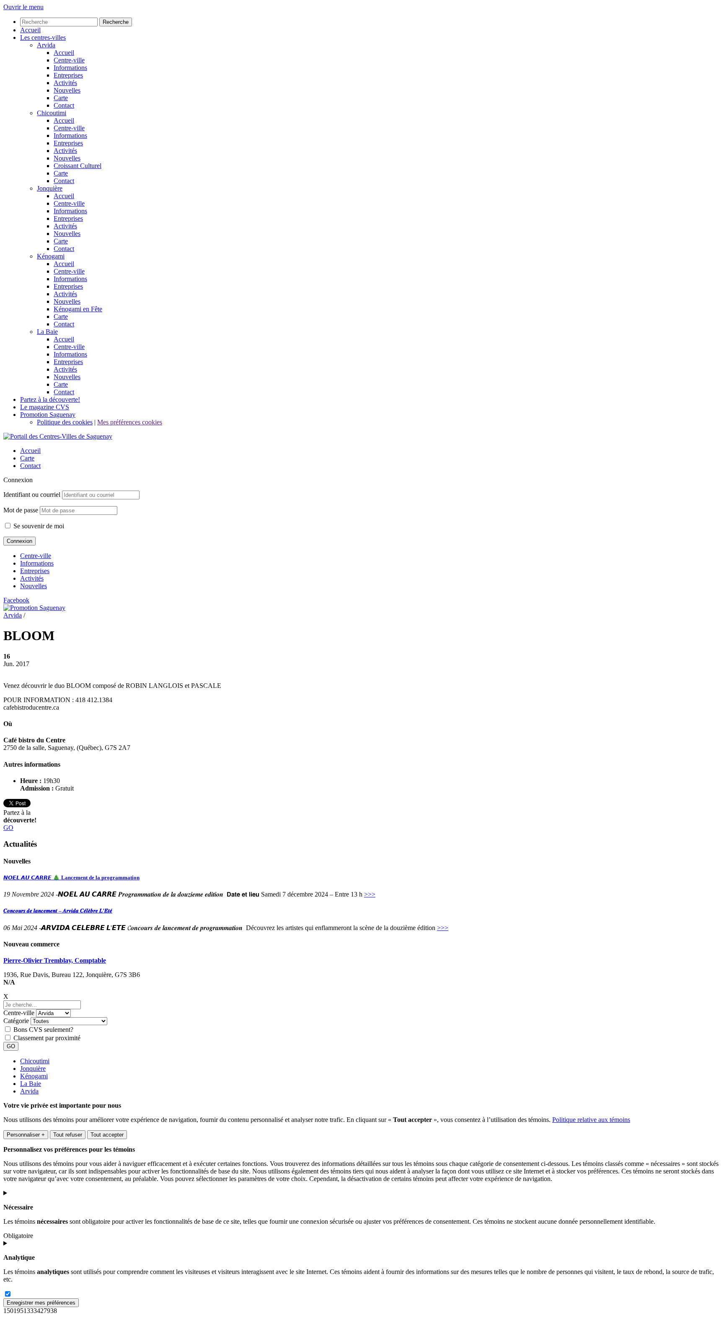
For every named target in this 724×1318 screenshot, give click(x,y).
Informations (37, 563)
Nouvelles (33, 585)
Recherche (116, 22)
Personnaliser (26, 1135)
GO (8, 827)
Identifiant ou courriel (31, 494)
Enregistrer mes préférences (41, 1303)
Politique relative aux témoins (591, 1119)
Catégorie (16, 1020)
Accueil (30, 450)
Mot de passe (20, 510)
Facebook (16, 600)
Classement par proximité (46, 1037)
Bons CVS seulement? (43, 1029)
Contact (30, 465)
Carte (27, 458)
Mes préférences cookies (129, 422)
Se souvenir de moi (38, 526)
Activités (32, 578)
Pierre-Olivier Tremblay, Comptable (54, 960)
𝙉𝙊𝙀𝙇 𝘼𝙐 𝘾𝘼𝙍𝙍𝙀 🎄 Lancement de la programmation (71, 877)
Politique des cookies (65, 422)
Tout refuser (67, 1135)
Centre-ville (35, 555)
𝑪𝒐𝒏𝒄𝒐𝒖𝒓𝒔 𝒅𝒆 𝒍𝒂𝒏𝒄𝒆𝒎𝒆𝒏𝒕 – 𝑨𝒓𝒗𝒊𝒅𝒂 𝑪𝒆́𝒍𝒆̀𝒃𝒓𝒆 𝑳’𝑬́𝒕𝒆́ (57, 910)
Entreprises (34, 570)
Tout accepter (107, 1135)
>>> (369, 894)
